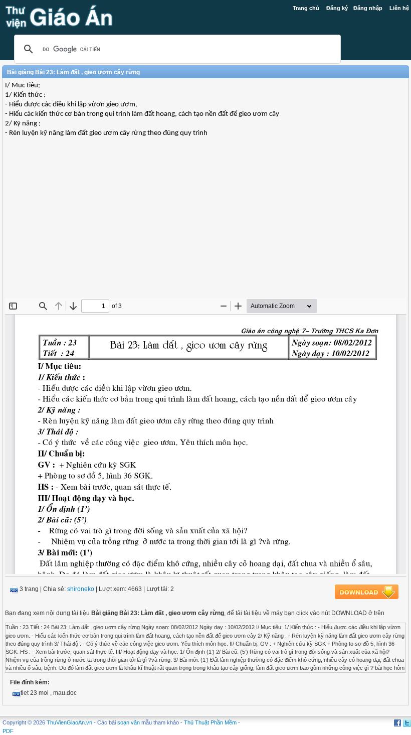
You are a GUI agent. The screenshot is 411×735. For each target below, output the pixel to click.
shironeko (80, 589)
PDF (8, 731)
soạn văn (128, 722)
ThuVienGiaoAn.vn (69, 722)
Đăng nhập (367, 8)
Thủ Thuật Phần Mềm (210, 722)
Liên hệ (399, 8)
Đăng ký (337, 8)
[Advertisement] (205, 225)
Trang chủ (306, 8)
